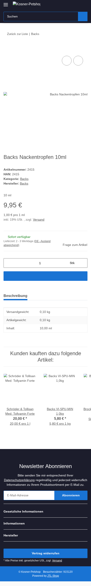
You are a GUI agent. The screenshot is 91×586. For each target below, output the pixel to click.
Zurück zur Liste (17, 34)
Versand (38, 219)
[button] (70, 4)
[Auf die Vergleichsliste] (67, 61)
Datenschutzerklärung (19, 480)
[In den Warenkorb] (7, 49)
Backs (24, 179)
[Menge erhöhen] (82, 263)
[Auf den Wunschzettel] (78, 61)
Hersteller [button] (11, 535)
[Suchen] (82, 16)
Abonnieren (71, 495)
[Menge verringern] (8, 263)
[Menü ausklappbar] (6, 3)
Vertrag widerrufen (45, 553)
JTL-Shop (53, 575)
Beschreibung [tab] (15, 296)
